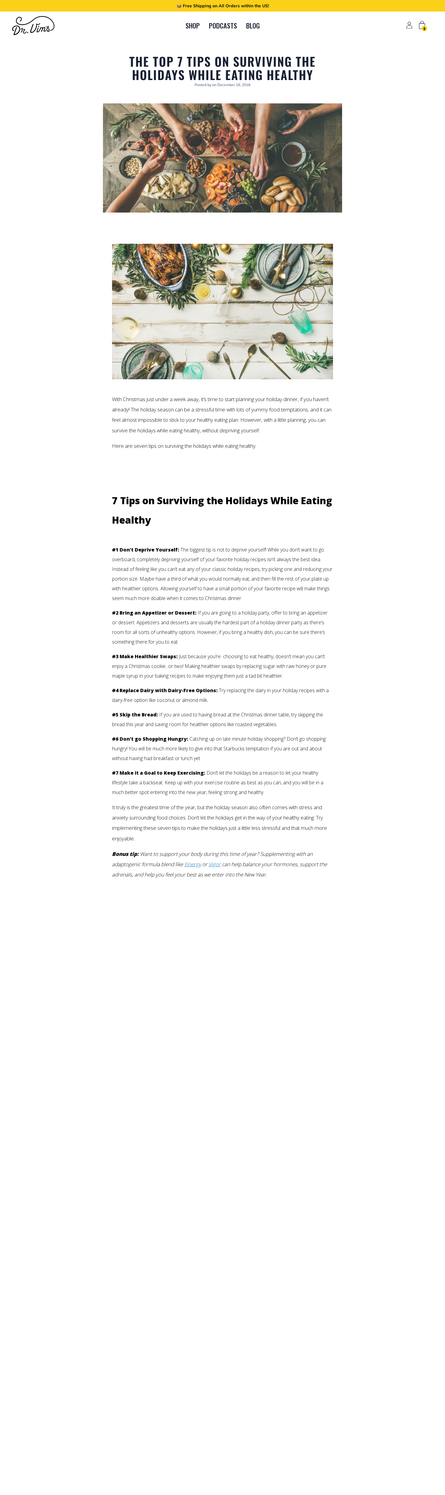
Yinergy (192, 864)
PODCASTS (223, 25)
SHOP (193, 25)
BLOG (253, 25)
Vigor (215, 864)
